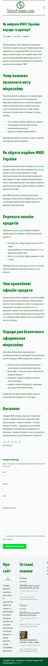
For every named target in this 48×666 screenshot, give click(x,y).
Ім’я (5, 472)
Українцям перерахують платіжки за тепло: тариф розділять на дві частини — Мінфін (30, 643)
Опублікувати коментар (14, 546)
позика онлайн (18, 230)
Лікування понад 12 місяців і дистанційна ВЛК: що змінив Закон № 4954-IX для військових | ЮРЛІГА (30, 589)
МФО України (39, 169)
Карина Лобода (26, 645)
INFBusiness (18, 663)
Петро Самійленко (26, 591)
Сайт (4, 496)
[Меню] (44, 8)
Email (5, 484)
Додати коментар (9, 508)
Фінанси (26, 36)
